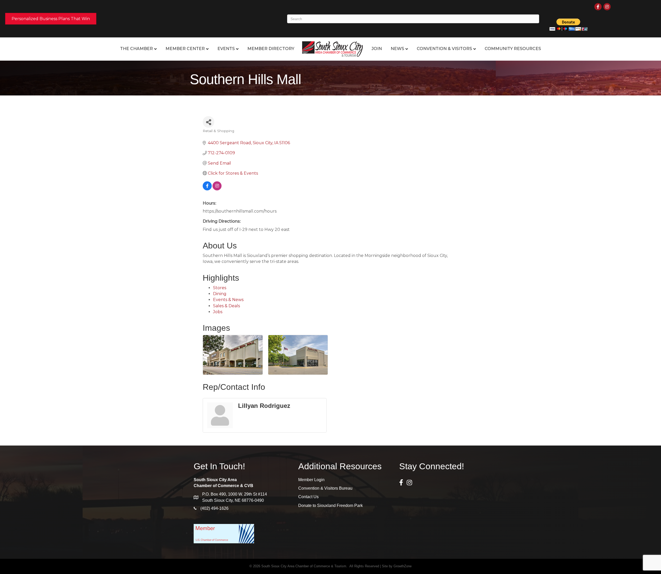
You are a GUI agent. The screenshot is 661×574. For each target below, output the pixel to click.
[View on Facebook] (207, 189)
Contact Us (308, 497)
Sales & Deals (226, 305)
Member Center (185, 48)
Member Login (311, 480)
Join (377, 48)
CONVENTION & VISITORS (444, 48)
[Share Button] (208, 122)
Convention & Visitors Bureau (325, 488)
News (397, 48)
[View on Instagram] (217, 189)
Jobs (217, 311)
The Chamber (136, 48)
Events (226, 48)
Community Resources (513, 48)
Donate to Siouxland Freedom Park (330, 505)
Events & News (228, 299)
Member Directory (270, 48)
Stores (219, 287)
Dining (219, 293)
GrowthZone (403, 566)
